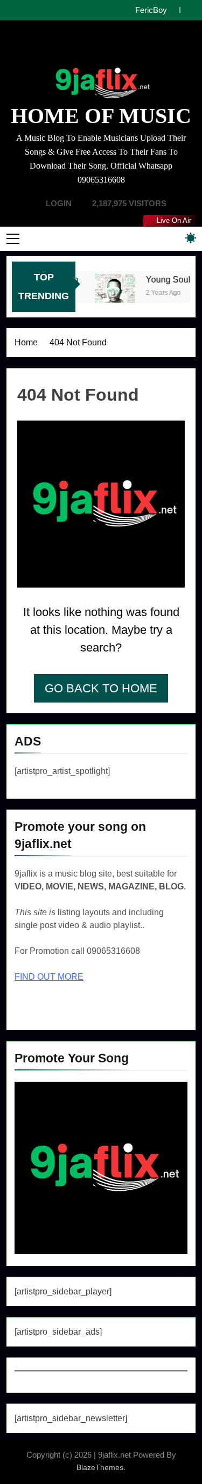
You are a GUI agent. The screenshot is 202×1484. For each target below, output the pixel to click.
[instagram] (91, 45)
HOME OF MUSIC (101, 116)
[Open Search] (172, 238)
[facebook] (78, 45)
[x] (101, 45)
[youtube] (123, 45)
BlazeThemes (99, 1467)
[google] (111, 45)
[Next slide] (188, 10)
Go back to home (101, 688)
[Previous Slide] (171, 10)
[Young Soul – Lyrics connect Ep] (112, 293)
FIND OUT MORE (49, 976)
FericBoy (151, 10)
